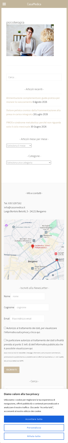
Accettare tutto (34, 419)
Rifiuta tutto (34, 436)
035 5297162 (14, 203)
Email (7, 318)
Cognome (9, 307)
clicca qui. (35, 332)
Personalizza (34, 427)
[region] (34, 416)
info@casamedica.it (14, 207)
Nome (7, 296)
